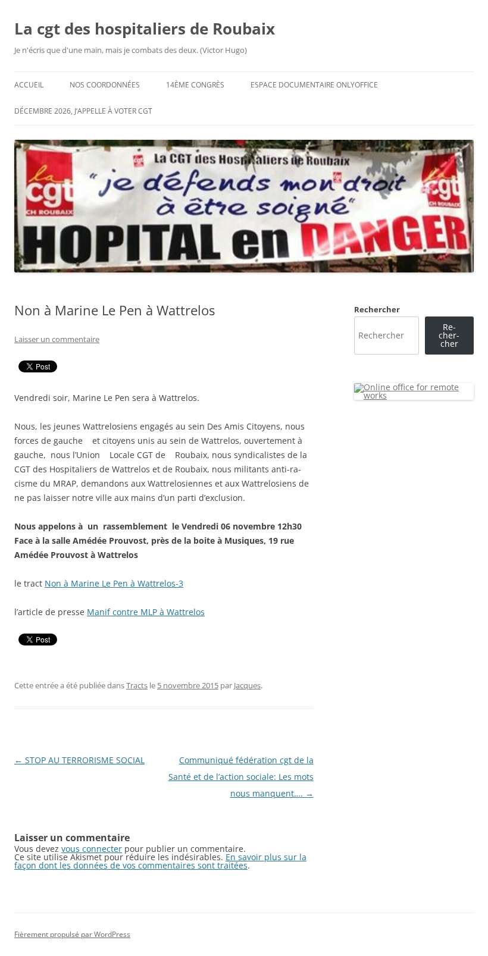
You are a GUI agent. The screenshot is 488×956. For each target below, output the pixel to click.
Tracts (137, 685)
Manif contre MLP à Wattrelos (146, 612)
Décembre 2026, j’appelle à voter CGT (83, 111)
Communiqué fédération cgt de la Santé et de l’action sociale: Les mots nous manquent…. (241, 776)
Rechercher (377, 309)
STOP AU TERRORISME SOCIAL (79, 760)
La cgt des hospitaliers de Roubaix (144, 28)
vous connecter (91, 848)
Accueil (28, 85)
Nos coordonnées (105, 85)
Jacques (247, 685)
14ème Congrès (195, 85)
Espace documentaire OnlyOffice (314, 85)
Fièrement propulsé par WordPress (72, 934)
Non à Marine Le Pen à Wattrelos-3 (114, 583)
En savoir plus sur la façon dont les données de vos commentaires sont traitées (160, 861)
